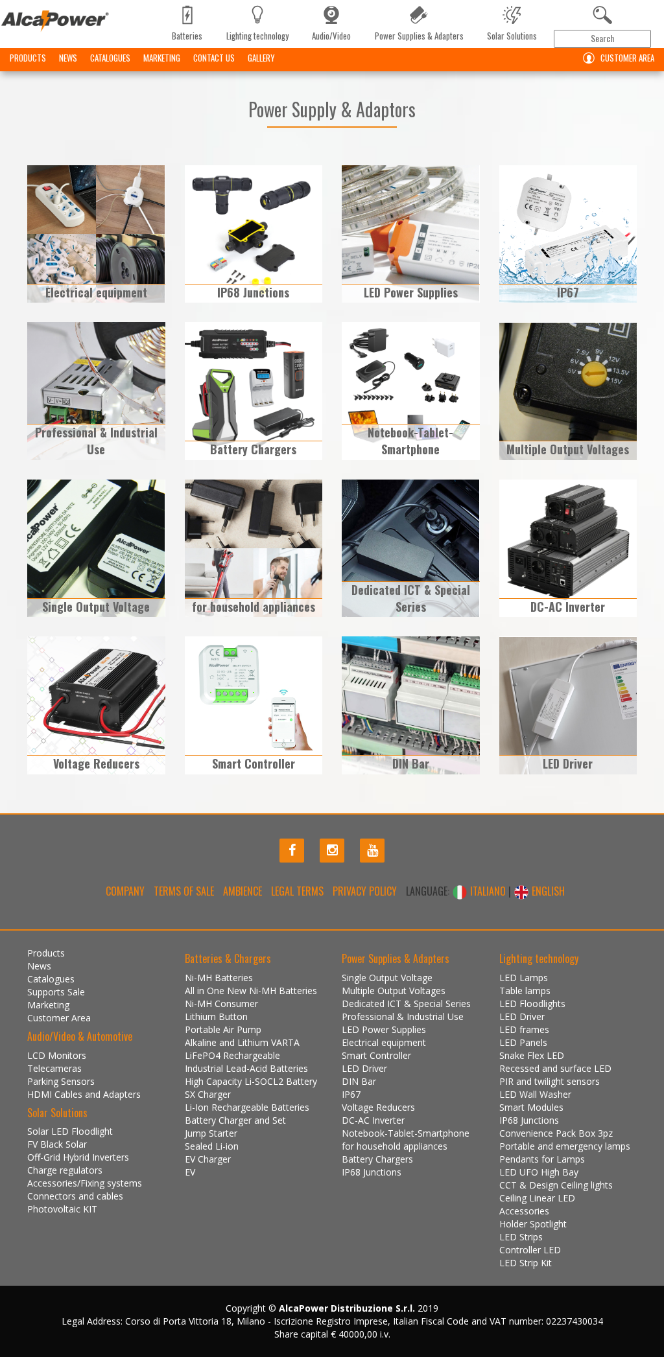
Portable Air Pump (223, 1029)
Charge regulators (64, 1170)
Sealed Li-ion (212, 1146)
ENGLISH (547, 891)
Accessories (524, 1211)
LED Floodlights (532, 1003)
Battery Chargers (377, 1159)
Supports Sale (56, 992)
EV (190, 1172)
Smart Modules (531, 1107)
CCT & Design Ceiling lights (556, 1185)
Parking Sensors (61, 1081)
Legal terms (297, 891)
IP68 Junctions (371, 1172)
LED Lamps (523, 977)
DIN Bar (359, 1081)
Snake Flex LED (531, 1055)
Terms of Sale (184, 891)
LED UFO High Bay (538, 1172)
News (68, 57)
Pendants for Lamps (542, 1159)
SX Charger (208, 1094)
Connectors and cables (75, 1196)
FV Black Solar (57, 1144)
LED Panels (523, 1042)
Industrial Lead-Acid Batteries (246, 1068)
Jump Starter (211, 1133)
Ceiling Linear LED (537, 1198)
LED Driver (364, 1068)
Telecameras (54, 1068)
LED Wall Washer (535, 1094)
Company (125, 891)
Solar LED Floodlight (70, 1131)
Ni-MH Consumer (221, 1003)
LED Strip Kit (525, 1263)
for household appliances (394, 1146)
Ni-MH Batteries (219, 977)
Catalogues (110, 57)
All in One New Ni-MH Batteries (251, 990)
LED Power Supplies (384, 1029)
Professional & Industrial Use (403, 1016)
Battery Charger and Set (235, 1120)
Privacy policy (365, 891)
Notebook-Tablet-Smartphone (405, 1133)
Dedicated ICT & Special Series (406, 1003)
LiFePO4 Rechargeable (232, 1055)
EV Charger (208, 1159)
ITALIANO (488, 891)
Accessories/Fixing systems (84, 1183)
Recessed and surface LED (555, 1068)
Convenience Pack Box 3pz (556, 1133)
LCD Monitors (56, 1055)
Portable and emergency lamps (564, 1146)
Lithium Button (216, 1016)
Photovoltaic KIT (62, 1209)
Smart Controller (376, 1055)
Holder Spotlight (533, 1224)
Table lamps (525, 990)
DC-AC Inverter (373, 1120)
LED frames (524, 1029)
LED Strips (521, 1237)
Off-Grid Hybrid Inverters (78, 1157)
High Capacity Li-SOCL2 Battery (251, 1081)
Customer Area (627, 57)
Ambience (242, 891)
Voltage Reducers (378, 1107)
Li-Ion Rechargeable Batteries (247, 1107)
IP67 (351, 1094)
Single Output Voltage (387, 977)
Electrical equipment (384, 1042)
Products (28, 57)
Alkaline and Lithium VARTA (242, 1042)
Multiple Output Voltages (393, 990)
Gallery (261, 57)
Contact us (214, 57)
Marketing (161, 57)
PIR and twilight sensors (549, 1081)
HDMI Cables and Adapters (84, 1094)
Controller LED (530, 1250)
